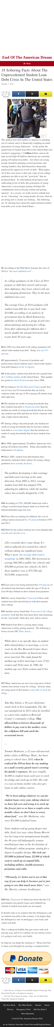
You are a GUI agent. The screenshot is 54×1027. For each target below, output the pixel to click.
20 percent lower (32, 406)
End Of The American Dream (27, 57)
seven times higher (21, 430)
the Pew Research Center (28, 386)
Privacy (10, 1009)
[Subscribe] (45, 94)
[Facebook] (18, 94)
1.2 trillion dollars (12, 376)
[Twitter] (32, 94)
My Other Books (25, 1005)
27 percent (31, 597)
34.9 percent (44, 584)
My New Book (9, 1005)
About (46, 1005)
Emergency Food (24, 1009)
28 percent (15, 899)
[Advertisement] (27, 27)
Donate (38, 1005)
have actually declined (21, 463)
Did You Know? (40, 1009)
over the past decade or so (13, 532)
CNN (20, 503)
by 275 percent (32, 519)
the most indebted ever (20, 271)
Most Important (27, 1013)
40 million (18, 450)
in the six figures (26, 366)
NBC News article (22, 631)
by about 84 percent (20, 380)
